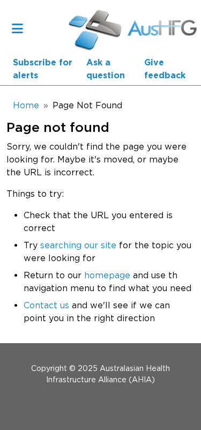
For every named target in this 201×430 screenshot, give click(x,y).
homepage (107, 275)
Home (26, 105)
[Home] (91, 28)
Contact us (46, 305)
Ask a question (105, 69)
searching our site (78, 245)
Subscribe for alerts (42, 69)
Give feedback (164, 69)
